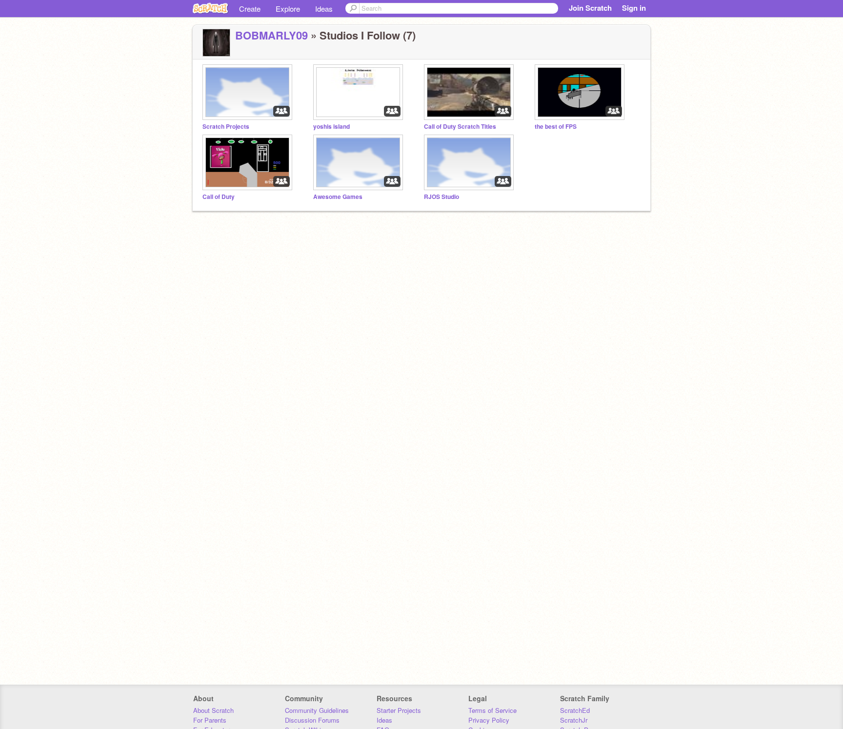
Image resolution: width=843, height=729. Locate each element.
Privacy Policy (488, 720)
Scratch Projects (225, 126)
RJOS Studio (441, 197)
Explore (288, 8)
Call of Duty (218, 197)
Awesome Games (337, 197)
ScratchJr (573, 720)
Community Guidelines (317, 710)
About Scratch (213, 710)
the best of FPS (556, 126)
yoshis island (331, 126)
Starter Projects (399, 710)
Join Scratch (590, 7)
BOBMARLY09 (271, 35)
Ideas (324, 8)
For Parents (209, 720)
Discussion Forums (312, 720)
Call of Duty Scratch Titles (460, 126)
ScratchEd (575, 710)
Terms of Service (492, 710)
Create (250, 8)
